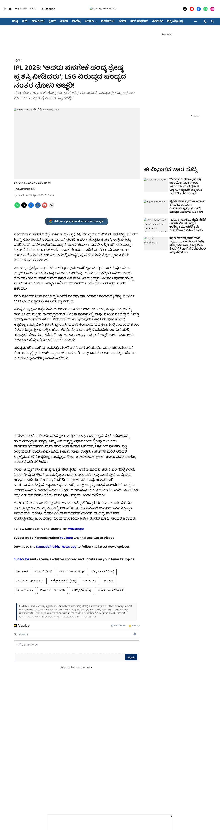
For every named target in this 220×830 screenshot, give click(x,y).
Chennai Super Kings (71, 571)
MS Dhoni (22, 571)
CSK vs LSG (89, 581)
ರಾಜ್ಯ (15, 21)
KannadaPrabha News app (56, 547)
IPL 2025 (108, 581)
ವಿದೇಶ (64, 21)
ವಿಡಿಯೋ (157, 21)
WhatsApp (76, 529)
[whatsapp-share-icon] (17, 207)
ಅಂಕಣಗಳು (107, 21)
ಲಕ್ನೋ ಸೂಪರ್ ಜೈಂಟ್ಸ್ (63, 581)
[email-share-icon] (44, 207)
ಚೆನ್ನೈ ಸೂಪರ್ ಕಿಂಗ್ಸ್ (102, 571)
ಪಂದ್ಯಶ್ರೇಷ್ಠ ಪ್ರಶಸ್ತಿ (81, 590)
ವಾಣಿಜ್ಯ (76, 21)
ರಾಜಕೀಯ (38, 21)
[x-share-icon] (24, 207)
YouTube (66, 538)
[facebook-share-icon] (31, 207)
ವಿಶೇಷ (122, 21)
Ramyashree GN (24, 189)
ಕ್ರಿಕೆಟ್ (52, 21)
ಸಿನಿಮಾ (89, 21)
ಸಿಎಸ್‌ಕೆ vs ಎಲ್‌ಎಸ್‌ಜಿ (111, 590)
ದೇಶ (25, 21)
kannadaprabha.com (33, 610)
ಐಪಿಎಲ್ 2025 (25, 590)
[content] (73, 538)
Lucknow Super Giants (30, 581)
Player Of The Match (52, 590)
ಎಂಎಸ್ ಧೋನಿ (43, 571)
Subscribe (48, 9)
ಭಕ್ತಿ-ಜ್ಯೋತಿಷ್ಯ (175, 21)
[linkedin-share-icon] (38, 207)
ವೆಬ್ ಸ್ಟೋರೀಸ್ (139, 21)
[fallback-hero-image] (156, 185)
